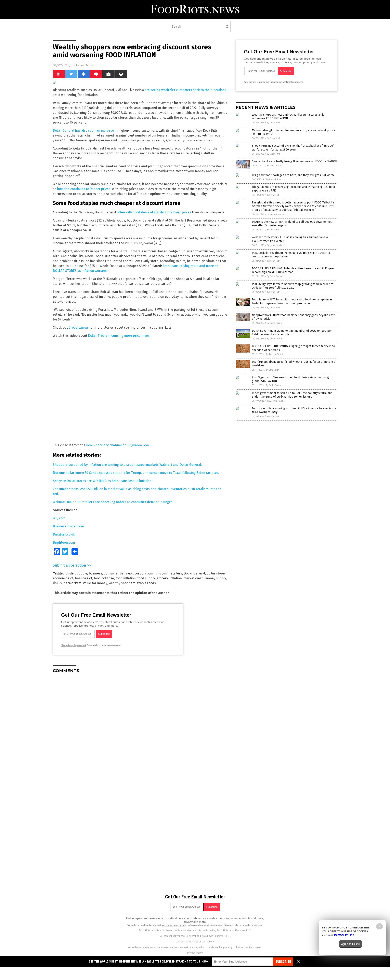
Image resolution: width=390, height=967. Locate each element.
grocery (162, 578)
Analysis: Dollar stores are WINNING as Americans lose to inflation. (102, 481)
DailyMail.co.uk (64, 534)
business (95, 573)
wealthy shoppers (122, 583)
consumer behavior (118, 573)
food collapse (104, 578)
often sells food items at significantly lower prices (154, 212)
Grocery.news (78, 327)
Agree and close (350, 943)
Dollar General (194, 573)
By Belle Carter (274, 276)
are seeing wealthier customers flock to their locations (185, 90)
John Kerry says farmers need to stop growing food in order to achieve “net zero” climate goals (292, 285)
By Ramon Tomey (275, 214)
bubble (82, 573)
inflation (175, 578)
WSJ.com (59, 518)
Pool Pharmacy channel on (118, 445)
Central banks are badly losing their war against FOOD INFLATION (294, 161)
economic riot (63, 578)
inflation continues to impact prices (83, 189)
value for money (95, 583)
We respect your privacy (174, 925)
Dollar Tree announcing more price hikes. (119, 336)
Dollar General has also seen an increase (83, 130)
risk (55, 583)
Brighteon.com (64, 542)
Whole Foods (146, 583)
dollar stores (216, 573)
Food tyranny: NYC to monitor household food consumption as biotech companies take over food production (292, 301)
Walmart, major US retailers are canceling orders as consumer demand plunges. (113, 502)
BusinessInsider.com (68, 526)
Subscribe (283, 962)
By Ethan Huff (273, 138)
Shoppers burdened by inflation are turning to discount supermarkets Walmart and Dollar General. (127, 465)
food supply (146, 578)
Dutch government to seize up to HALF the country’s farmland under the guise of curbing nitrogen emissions (292, 394)
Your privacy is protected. (73, 645)
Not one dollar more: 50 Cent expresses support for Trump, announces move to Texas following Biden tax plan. (136, 473)
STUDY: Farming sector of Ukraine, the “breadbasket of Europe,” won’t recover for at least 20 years (293, 147)
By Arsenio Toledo (275, 354)
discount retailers (168, 573)
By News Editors (274, 179)
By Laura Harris (274, 122)
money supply (215, 578)
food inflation (126, 578)
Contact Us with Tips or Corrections (195, 941)
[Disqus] (140, 727)
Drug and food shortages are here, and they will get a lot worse (293, 175)
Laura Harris (84, 65)
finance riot (83, 578)
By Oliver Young (274, 338)
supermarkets (70, 583)
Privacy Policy (195, 952)
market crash (193, 578)
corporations (144, 573)
